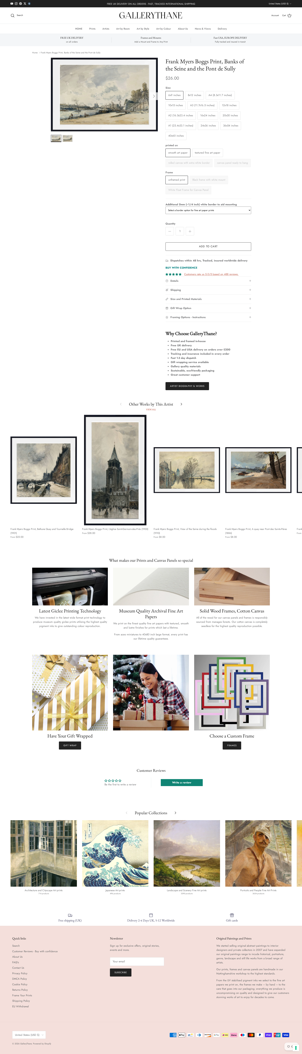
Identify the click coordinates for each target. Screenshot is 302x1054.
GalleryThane (26, 1043)
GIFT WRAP (70, 745)
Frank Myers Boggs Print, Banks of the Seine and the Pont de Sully (70, 52)
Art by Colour (163, 28)
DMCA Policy (19, 979)
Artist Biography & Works (187, 386)
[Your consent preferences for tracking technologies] (296, 1048)
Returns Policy (20, 990)
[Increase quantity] (190, 231)
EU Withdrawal (20, 1006)
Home (35, 52)
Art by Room (123, 28)
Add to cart (208, 246)
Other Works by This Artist (151, 404)
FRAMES (232, 745)
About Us (183, 28)
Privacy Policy (19, 973)
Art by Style (143, 28)
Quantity (170, 224)
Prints (92, 28)
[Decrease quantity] (170, 231)
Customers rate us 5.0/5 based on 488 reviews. (211, 274)
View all (151, 409)
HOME (78, 28)
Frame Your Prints (22, 995)
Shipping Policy (21, 1001)
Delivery (222, 28)
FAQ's (15, 962)
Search (16, 946)
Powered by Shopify (42, 1043)
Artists (105, 28)
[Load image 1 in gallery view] (104, 94)
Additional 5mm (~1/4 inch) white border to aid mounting (201, 204)
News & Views (203, 28)
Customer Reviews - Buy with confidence (35, 951)
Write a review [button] (181, 782)
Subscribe (120, 972)
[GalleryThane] (151, 15)
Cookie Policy (19, 984)
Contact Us (18, 968)
